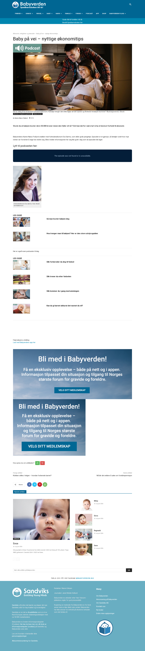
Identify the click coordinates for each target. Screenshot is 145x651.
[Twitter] (34, 484)
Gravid (28, 13)
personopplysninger (19, 636)
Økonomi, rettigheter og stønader (24, 34)
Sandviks (15, 605)
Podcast (89, 13)
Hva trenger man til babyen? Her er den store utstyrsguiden (72, 233)
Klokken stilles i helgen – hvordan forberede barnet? (32, 476)
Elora (96, 516)
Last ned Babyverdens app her (24, 342)
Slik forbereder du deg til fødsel (60, 262)
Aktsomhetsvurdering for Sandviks (25, 641)
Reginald (97, 530)
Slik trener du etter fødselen (59, 276)
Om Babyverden (102, 596)
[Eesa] (41, 519)
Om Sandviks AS (102, 603)
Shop (104, 13)
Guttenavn (16, 538)
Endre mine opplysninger (105, 613)
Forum (78, 13)
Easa (96, 545)
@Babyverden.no (85, 578)
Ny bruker (99, 610)
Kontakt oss (100, 606)
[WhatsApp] (45, 484)
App (97, 13)
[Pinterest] (39, 484)
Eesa (15, 543)
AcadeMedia (33, 612)
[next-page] (18, 559)
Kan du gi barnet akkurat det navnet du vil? (65, 306)
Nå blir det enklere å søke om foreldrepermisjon (114, 476)
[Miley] (83, 505)
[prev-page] (14, 559)
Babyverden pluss (116, 13)
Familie (68, 13)
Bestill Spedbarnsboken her (72, 23)
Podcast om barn (37, 114)
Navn (58, 13)
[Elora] (83, 520)
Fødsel (39, 13)
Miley (96, 501)
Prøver (18, 13)
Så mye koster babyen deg (58, 219)
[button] (130, 5)
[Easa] (83, 549)
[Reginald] (83, 535)
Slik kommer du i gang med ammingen (63, 291)
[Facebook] (29, 484)
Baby (49, 13)
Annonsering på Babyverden (106, 599)
